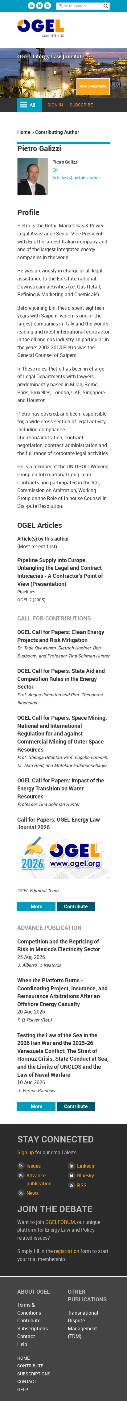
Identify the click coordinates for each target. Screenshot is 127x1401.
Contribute (76, 906)
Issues (34, 1166)
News (33, 1193)
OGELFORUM (60, 1222)
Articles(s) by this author (76, 177)
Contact (26, 1336)
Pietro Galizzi (65, 162)
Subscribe (81, 105)
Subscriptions (32, 1328)
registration (66, 1251)
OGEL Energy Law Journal (47, 31)
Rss (47, 5)
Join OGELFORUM (93, 90)
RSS (82, 1185)
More (36, 906)
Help (22, 1344)
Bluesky (39, 5)
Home (23, 132)
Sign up (25, 1152)
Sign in (55, 105)
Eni (55, 170)
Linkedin (31, 5)
